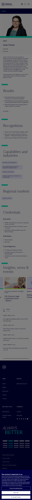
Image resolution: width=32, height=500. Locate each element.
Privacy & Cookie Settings (16, 488)
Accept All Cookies (16, 497)
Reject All (16, 492)
